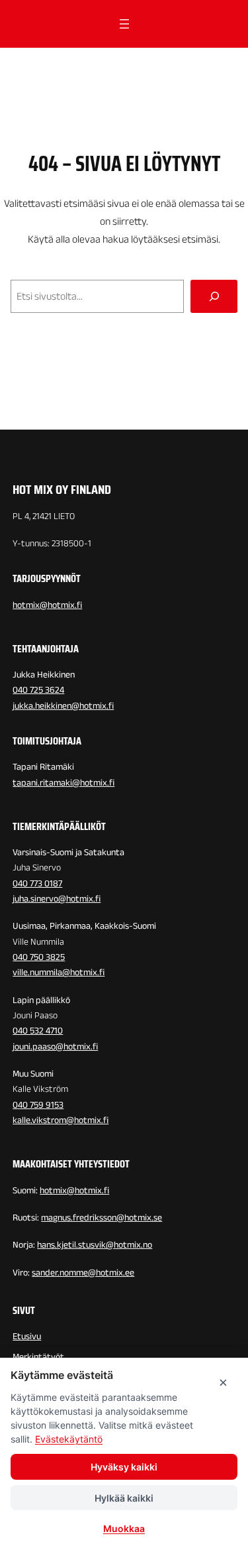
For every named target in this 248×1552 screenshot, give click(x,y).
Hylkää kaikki (124, 1498)
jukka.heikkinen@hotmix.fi (63, 706)
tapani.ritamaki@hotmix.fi (63, 783)
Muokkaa (124, 1528)
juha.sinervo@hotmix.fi (57, 899)
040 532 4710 (38, 1031)
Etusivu (27, 1336)
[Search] (213, 296)
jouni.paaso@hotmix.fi (55, 1046)
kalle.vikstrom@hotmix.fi (60, 1120)
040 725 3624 (38, 690)
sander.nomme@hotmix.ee (83, 1273)
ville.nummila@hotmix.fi (58, 972)
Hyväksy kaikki (124, 1466)
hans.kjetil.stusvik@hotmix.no (94, 1245)
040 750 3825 (39, 957)
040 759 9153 (38, 1105)
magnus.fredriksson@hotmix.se (101, 1217)
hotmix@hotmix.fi (47, 605)
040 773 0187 (37, 883)
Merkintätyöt (38, 1357)
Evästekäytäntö (69, 1439)
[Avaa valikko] (124, 24)
